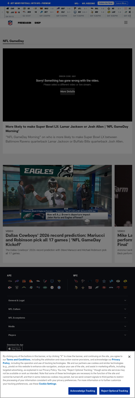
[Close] (129, 357)
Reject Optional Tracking (114, 390)
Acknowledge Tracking (82, 390)
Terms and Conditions (18, 359)
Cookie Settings (47, 383)
